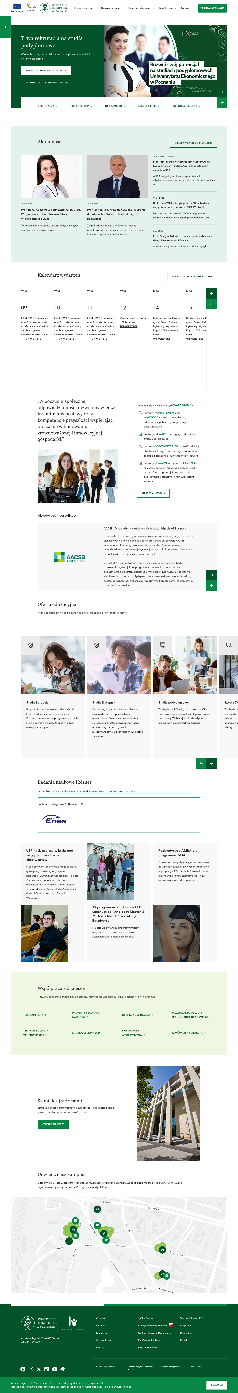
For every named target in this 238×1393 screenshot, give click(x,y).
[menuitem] (85, 8)
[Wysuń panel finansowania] (5, 27)
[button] (222, 92)
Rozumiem (217, 1385)
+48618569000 (32, 1342)
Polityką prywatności (92, 1383)
